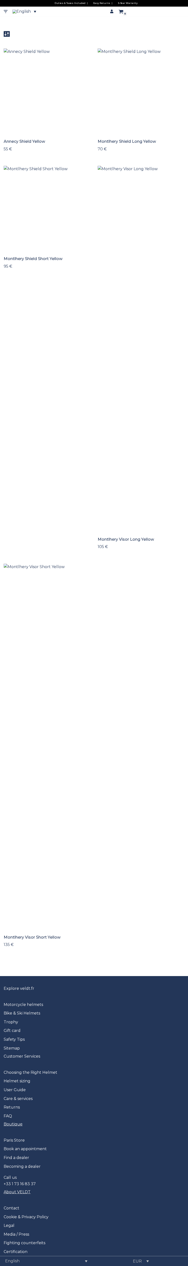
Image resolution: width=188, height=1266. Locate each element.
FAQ (8, 1116)
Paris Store (14, 1140)
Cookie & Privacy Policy (26, 1217)
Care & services (18, 1098)
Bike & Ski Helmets (22, 1013)
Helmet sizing (17, 1081)
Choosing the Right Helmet (30, 1072)
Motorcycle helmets (23, 1004)
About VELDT (17, 1192)
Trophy (11, 1022)
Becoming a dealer (22, 1166)
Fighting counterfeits (24, 1243)
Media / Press (16, 1234)
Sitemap (12, 1048)
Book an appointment (25, 1149)
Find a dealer (16, 1157)
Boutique (13, 1124)
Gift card (12, 1030)
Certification (15, 1251)
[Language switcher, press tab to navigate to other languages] (25, 11)
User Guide (15, 1089)
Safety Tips (14, 1039)
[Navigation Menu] (5, 11)
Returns (12, 1107)
